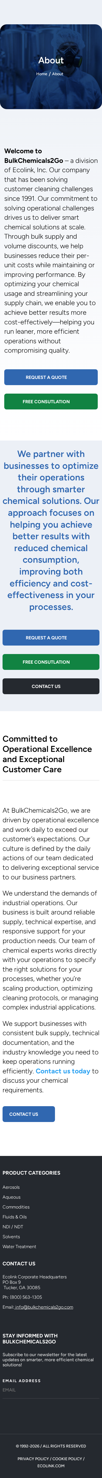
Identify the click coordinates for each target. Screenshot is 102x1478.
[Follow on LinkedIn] (18, 1318)
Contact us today (63, 1071)
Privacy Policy (33, 1459)
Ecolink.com (51, 1466)
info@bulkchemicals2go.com (44, 1307)
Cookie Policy (67, 1459)
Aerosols (11, 1187)
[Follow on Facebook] (7, 1318)
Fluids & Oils (15, 1217)
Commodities (16, 1207)
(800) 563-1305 (26, 1297)
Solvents (11, 1236)
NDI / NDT (13, 1226)
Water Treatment (19, 1246)
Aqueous (11, 1197)
